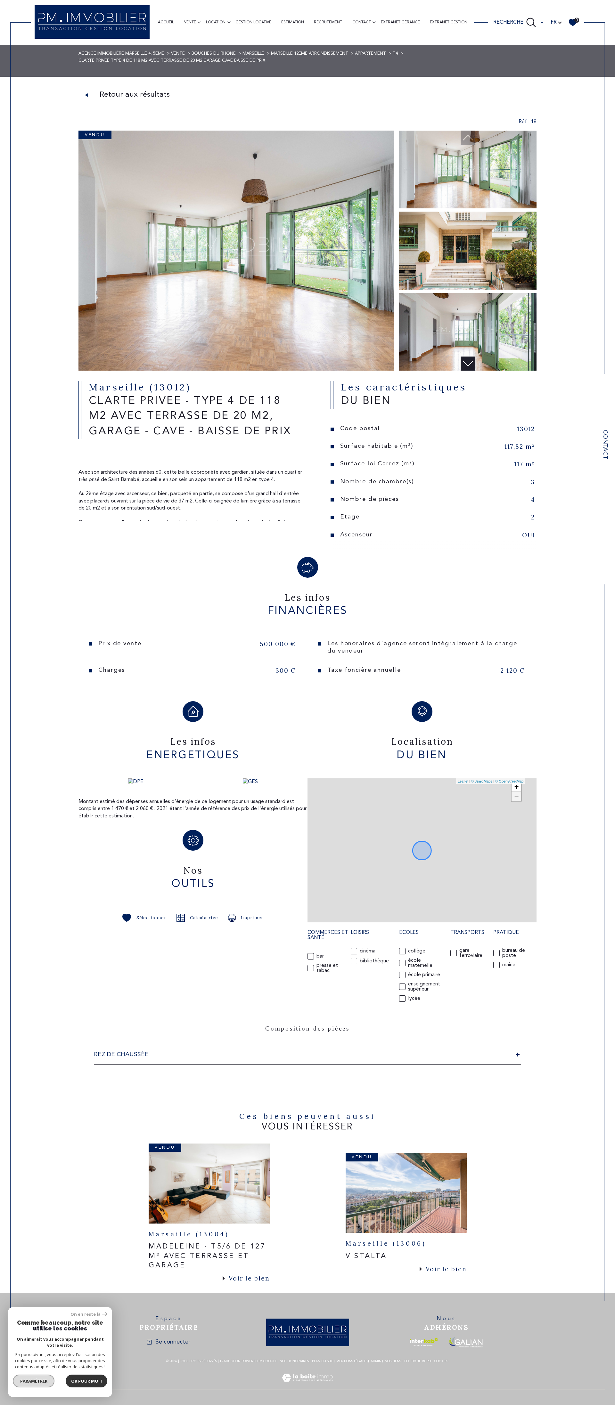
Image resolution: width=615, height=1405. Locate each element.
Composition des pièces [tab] (307, 1028)
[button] (468, 364)
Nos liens (393, 1361)
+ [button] (516, 787)
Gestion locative (253, 22)
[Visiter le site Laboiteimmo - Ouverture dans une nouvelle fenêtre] (307, 1385)
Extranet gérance (400, 22)
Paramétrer (33, 1381)
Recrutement (328, 22)
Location (216, 22)
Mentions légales (351, 1361)
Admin (376, 1361)
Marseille (253, 54)
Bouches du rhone (214, 54)
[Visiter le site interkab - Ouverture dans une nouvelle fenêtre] (424, 1342)
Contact (605, 444)
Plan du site (322, 1361)
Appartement (370, 54)
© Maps (481, 780)
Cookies (441, 1361)
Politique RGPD (417, 1361)
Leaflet (463, 780)
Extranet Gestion (448, 22)
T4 (395, 54)
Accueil (166, 22)
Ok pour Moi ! (86, 1381)
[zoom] (236, 369)
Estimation (292, 22)
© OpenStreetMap (509, 780)
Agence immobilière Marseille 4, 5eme (121, 54)
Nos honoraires (294, 1361)
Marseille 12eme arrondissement (309, 54)
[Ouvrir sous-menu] (199, 22)
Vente (190, 22)
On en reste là (85, 1314)
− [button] (516, 796)
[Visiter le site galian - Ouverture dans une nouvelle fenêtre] (465, 1342)
